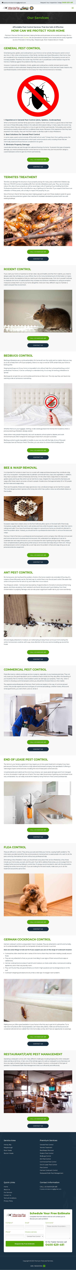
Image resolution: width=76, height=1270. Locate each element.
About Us (7, 1189)
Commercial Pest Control (48, 1162)
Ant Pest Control (45, 1159)
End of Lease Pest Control (48, 1165)
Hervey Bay (7, 1145)
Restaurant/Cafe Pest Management (51, 1173)
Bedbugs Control (45, 1156)
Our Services (8, 1192)
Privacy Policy (8, 1201)
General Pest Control (46, 1145)
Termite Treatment (46, 1147)
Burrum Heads (8, 1153)
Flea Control (44, 1167)
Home (6, 1187)
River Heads (8, 1150)
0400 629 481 (67, 2)
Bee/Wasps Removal (46, 1150)
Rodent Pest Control (46, 1153)
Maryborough (8, 1147)
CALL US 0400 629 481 (38, 160)
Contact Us (7, 1195)
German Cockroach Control (48, 1170)
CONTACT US (38, 167)
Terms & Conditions (10, 1198)
